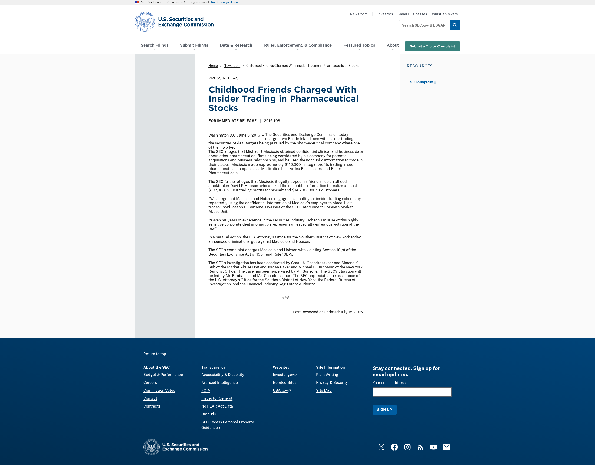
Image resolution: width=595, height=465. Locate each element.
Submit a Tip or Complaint (432, 46)
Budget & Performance (163, 374)
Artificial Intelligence (219, 382)
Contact (150, 398)
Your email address (389, 383)
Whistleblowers (445, 14)
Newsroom (358, 14)
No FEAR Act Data (217, 406)
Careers (150, 382)
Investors (385, 14)
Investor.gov (283, 374)
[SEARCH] (455, 25)
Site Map (324, 390)
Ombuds (208, 414)
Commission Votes (159, 390)
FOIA (205, 390)
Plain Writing (327, 374)
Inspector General (216, 398)
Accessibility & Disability (222, 374)
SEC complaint (421, 82)
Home (213, 65)
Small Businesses (412, 14)
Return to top (154, 354)
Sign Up (384, 409)
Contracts (151, 406)
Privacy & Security (332, 382)
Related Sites (284, 382)
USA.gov (280, 390)
